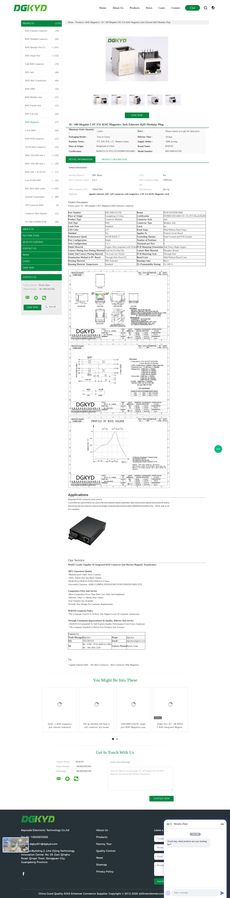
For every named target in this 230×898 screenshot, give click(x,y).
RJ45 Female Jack (42, 105)
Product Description (114, 159)
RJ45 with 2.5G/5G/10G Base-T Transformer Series (42, 172)
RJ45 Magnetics (42, 122)
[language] (213, 7)
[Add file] (168, 893)
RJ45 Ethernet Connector (42, 31)
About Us (117, 7)
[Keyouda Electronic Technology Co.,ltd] (27, 297)
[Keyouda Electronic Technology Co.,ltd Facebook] (23, 873)
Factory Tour (31, 235)
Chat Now (28, 268)
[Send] (222, 893)
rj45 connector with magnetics (125, 665)
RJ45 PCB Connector (42, 139)
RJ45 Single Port (42, 56)
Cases (161, 7)
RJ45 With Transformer (42, 80)
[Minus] (222, 824)
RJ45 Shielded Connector (42, 39)
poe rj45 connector (99, 665)
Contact (175, 7)
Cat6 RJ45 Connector (42, 64)
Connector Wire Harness (42, 213)
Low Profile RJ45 (42, 180)
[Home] (30, 8)
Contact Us (29, 248)
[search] (205, 7)
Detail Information (80, 159)
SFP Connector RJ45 (42, 205)
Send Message (162, 881)
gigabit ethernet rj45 (78, 665)
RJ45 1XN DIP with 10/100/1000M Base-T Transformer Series (42, 155)
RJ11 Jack (42, 72)
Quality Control (33, 242)
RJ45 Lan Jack (42, 114)
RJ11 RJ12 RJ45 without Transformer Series (42, 188)
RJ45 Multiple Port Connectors (42, 47)
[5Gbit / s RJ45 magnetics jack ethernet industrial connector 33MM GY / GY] (59, 704)
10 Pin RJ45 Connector (42, 147)
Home (102, 7)
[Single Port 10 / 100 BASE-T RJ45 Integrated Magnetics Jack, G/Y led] (170, 704)
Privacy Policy (105, 871)
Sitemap (101, 864)
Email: (39, 844)
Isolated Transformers (42, 197)
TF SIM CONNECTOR (42, 222)
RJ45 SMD (42, 89)
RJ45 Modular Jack (42, 97)
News (149, 7)
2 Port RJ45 (42, 130)
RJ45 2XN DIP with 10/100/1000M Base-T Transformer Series (42, 164)
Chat (192, 7)
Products (135, 7)
